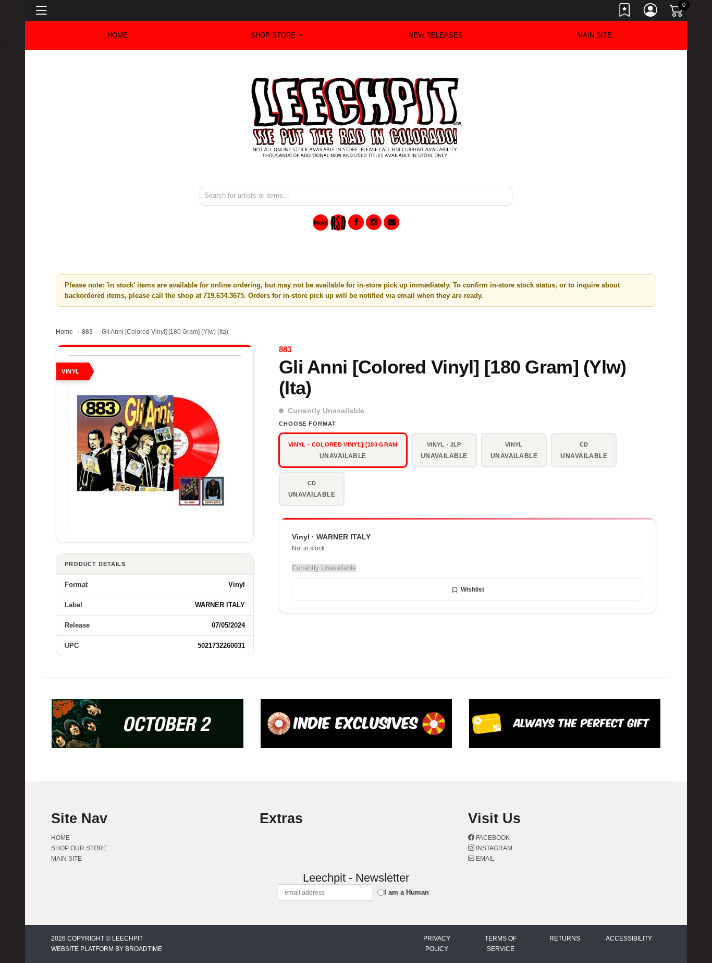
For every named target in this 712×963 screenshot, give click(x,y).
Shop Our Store (79, 848)
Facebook (492, 837)
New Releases (436, 35)
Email (484, 858)
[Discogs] (320, 222)
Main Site (594, 35)
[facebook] (356, 222)
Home (64, 331)
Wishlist (472, 589)
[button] (276, 35)
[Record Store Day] (338, 222)
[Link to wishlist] (625, 12)
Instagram (493, 848)
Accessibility (629, 938)
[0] (677, 12)
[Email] (391, 222)
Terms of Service (501, 944)
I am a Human (406, 892)
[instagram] (374, 222)
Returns (564, 938)
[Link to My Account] (651, 12)
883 (87, 331)
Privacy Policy (436, 944)
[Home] (356, 117)
